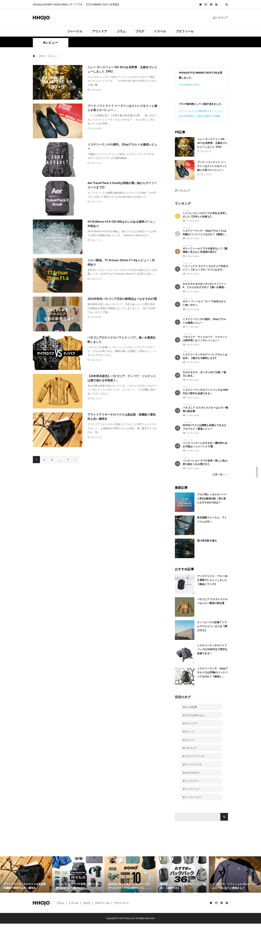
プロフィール (185, 31)
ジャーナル (74, 31)
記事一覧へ (219, 474)
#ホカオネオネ (191, 772)
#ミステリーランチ (193, 756)
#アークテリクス (192, 764)
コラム (121, 31)
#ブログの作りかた (193, 715)
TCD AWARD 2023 (189, 84)
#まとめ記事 (190, 707)
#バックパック (191, 789)
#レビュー (188, 739)
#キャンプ (188, 731)
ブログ (139, 31)
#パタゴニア (190, 748)
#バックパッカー (192, 797)
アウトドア (99, 31)
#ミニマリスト (191, 780)
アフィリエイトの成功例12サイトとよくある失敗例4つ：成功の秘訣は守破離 (201, 113)
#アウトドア (190, 723)
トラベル (160, 31)
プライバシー (121, 903)
